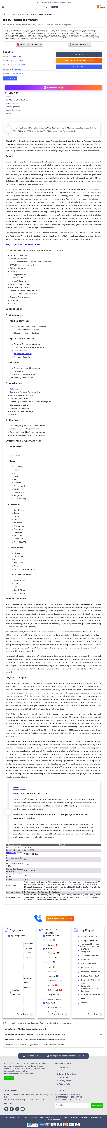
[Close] (74, 544)
